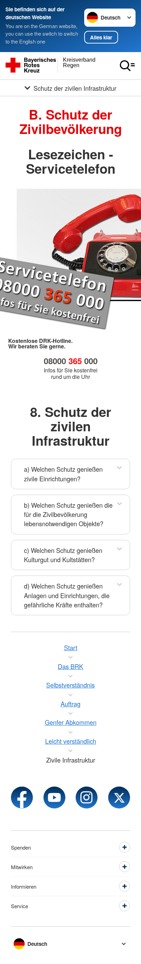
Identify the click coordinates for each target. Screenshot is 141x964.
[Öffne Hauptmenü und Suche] (127, 66)
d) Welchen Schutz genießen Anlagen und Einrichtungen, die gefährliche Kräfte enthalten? (67, 595)
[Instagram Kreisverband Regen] (87, 797)
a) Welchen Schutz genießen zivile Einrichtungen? (63, 474)
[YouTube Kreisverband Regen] (54, 797)
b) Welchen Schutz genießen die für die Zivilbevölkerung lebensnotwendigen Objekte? (68, 514)
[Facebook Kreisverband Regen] (22, 797)
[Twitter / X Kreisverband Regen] (119, 797)
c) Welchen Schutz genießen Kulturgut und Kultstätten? (63, 555)
